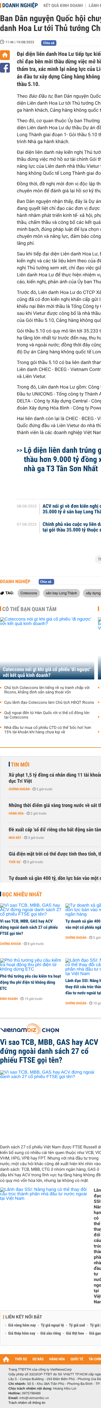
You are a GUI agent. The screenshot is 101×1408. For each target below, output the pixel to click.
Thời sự (14, 862)
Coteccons (28, 592)
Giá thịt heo (75, 1333)
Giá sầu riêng (50, 1333)
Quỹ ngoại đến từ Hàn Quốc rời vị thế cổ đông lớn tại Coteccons (46, 715)
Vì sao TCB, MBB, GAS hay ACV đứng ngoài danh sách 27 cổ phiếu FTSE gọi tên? (29, 927)
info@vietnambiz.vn (34, 1398)
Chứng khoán (19, 789)
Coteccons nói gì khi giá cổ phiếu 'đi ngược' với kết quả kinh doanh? (46, 672)
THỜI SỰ (21, 1359)
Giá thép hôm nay (21, 1333)
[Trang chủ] (5, 55)
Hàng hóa (16, 813)
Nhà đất (15, 838)
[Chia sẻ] (5, 68)
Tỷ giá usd (77, 1325)
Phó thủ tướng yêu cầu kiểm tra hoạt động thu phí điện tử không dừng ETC (30, 982)
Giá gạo (95, 1333)
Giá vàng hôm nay (22, 1325)
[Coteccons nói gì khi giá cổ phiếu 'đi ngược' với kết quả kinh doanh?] (47, 648)
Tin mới (20, 764)
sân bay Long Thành (61, 592)
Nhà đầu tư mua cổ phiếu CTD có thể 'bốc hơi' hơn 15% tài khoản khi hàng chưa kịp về (47, 729)
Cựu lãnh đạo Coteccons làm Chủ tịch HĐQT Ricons (49, 702)
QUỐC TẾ (76, 1359)
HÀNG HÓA (57, 1359)
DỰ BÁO (38, 1359)
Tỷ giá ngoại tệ (52, 1325)
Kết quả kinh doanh (63, 5)
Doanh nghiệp (20, 5)
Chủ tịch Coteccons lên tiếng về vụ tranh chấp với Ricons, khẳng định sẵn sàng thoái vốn (46, 690)
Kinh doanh (9, 999)
